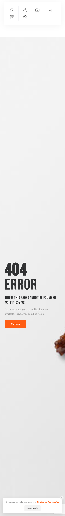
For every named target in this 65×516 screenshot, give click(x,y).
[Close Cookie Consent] (62, 498)
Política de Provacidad (48, 501)
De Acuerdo (32, 508)
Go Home (15, 324)
